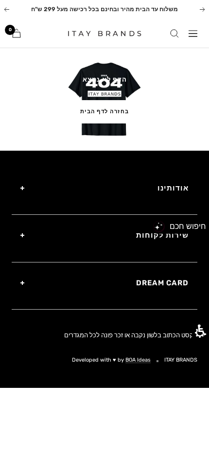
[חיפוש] (174, 33)
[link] (100, 33)
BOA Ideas (138, 360)
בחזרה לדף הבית (104, 111)
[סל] (16, 33)
